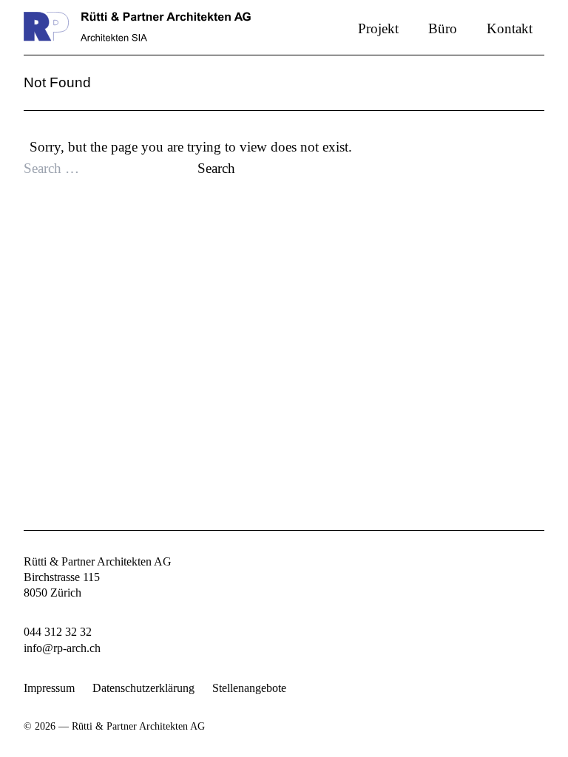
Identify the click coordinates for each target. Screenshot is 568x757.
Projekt (378, 28)
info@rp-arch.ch (62, 648)
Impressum (49, 688)
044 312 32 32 (58, 632)
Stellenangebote (249, 688)
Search (216, 168)
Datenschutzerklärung (143, 688)
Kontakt (509, 28)
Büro (442, 28)
